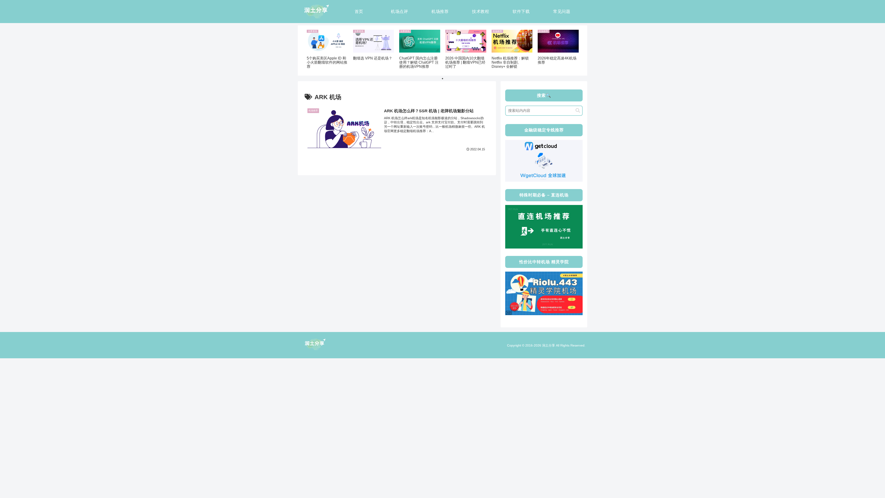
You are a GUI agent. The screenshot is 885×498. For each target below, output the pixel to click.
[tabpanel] (327, 49)
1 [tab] (442, 78)
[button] (578, 110)
